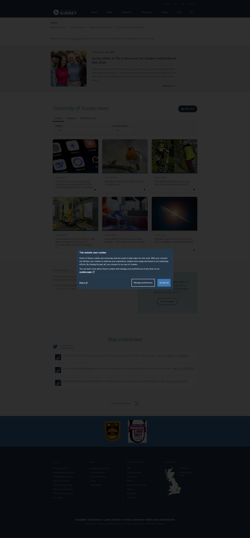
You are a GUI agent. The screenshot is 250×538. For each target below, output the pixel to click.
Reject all (83, 282)
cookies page (85, 272)
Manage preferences (143, 282)
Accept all (164, 282)
